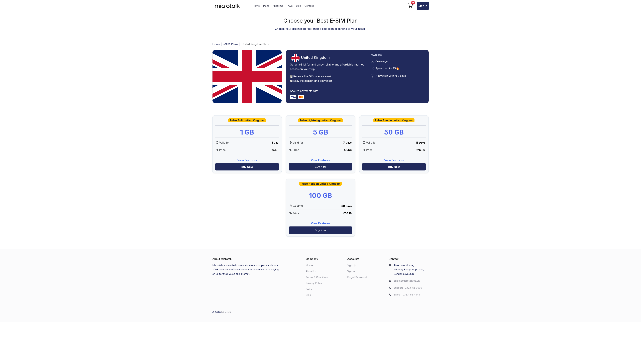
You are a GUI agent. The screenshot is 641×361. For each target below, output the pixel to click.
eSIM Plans (231, 44)
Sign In (422, 6)
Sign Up (351, 265)
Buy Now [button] (247, 166)
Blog (298, 5)
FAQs (290, 5)
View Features (247, 160)
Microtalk (226, 312)
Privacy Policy (314, 283)
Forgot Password (357, 277)
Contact (309, 5)
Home (256, 5)
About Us (278, 5)
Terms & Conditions (317, 277)
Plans (266, 5)
